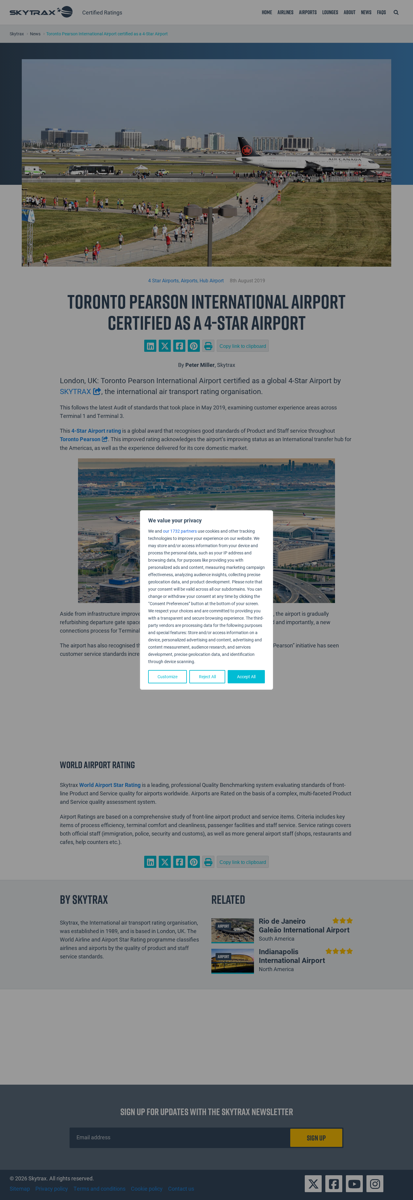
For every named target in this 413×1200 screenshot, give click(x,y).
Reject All (207, 676)
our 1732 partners (180, 531)
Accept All (246, 676)
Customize (167, 676)
